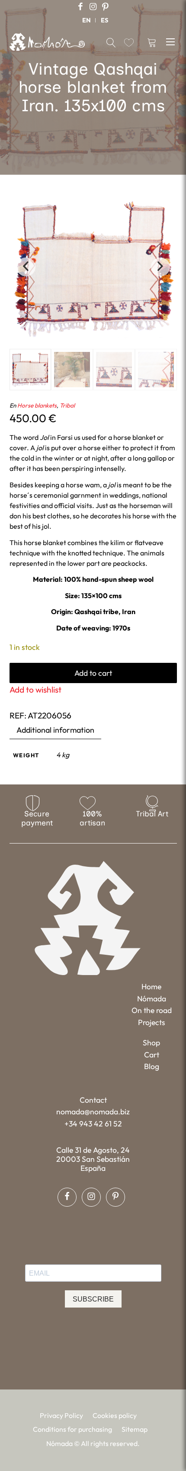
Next (160, 266)
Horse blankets (37, 405)
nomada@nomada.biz (93, 1112)
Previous (25, 266)
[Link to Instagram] (93, 6)
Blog (151, 1066)
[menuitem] (87, 20)
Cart (151, 1055)
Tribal (67, 405)
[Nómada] (47, 42)
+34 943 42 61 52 (93, 1124)
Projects (151, 1022)
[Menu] (171, 41)
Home (151, 986)
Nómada (151, 999)
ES (104, 20)
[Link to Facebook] (80, 6)
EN (86, 20)
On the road (151, 1010)
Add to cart (93, 673)
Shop (151, 1043)
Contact (93, 1100)
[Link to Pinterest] (105, 6)
